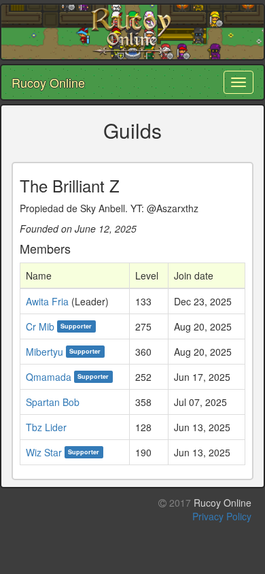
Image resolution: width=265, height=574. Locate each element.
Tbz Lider (46, 427)
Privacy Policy (221, 516)
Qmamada (48, 377)
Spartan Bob (53, 402)
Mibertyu (44, 351)
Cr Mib (40, 326)
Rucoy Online (48, 82)
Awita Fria (47, 301)
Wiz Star (44, 452)
